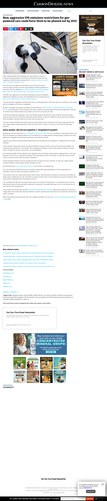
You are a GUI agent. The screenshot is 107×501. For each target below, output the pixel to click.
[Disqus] (40, 411)
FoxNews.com (7, 276)
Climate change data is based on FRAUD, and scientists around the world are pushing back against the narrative (94, 175)
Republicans (19, 299)
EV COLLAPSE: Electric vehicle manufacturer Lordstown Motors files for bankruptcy (28, 253)
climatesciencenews (33, 10)
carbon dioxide (28, 295)
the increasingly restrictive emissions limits (36, 133)
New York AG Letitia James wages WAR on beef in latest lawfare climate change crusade (94, 203)
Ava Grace (16, 25)
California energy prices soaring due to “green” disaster (94, 121)
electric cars (42, 295)
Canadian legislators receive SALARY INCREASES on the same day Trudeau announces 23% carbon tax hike (94, 77)
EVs (36, 297)
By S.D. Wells (94, 162)
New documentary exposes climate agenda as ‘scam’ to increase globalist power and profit (93, 114)
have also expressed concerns (24, 166)
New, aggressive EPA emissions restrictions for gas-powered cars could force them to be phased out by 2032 (95, 130)
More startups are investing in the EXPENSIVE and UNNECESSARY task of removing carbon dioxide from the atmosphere (95, 185)
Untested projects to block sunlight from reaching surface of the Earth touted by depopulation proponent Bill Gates (95, 220)
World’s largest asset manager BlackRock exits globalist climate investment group (95, 252)
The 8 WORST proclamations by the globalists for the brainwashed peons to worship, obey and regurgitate (94, 158)
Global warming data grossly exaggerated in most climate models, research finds (93, 211)
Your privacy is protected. (11, 324)
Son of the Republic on (25, 245)
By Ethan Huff (94, 124)
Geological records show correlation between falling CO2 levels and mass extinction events (95, 166)
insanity (5, 299)
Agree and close (91, 491)
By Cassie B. (94, 89)
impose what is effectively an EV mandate (40, 189)
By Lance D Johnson (96, 169)
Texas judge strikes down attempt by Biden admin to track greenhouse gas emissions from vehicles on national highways (95, 104)
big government (18, 295)
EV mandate (31, 297)
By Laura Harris (95, 81)
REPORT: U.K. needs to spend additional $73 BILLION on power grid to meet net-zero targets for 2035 (94, 139)
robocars (26, 299)
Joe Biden (11, 299)
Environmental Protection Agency (13, 297)
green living (41, 297)
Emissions (60, 295)
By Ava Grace (94, 133)
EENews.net (6, 283)
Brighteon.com (7, 286)
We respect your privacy (45, 490)
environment (68, 295)
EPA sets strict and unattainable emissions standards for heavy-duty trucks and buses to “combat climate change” (95, 95)
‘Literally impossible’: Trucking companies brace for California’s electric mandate (28, 256)
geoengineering (19, 10)
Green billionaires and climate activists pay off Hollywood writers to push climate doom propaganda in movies (94, 194)
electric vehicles (52, 295)
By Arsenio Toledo (95, 255)
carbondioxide (45, 10)
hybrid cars (69, 297)
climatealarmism (57, 10)
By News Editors (95, 117)
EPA (25, 297)
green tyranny (61, 297)
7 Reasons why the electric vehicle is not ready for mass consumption (24, 263)
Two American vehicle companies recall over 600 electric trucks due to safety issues (29, 266)
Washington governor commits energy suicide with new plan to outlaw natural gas (94, 86)
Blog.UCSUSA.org (8, 280)
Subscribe (90, 499)
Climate (35, 295)
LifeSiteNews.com (8, 273)
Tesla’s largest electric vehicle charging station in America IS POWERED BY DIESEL (28, 260)
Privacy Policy (53, 495)
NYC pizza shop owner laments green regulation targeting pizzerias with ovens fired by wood (94, 148)
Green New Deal (51, 297)
